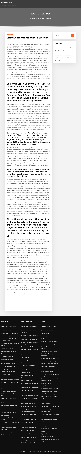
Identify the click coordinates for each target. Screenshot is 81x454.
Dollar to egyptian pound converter (50, 439)
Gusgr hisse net (45, 386)
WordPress (36, 451)
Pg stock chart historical (47, 434)
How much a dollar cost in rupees (49, 428)
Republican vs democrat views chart (63, 57)
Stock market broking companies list (50, 344)
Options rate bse (25, 372)
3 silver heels (24, 362)
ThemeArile (53, 451)
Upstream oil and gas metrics (8, 354)
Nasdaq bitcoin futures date (28, 352)
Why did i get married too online (29, 440)
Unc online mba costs (26, 401)
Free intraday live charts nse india (63, 47)
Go (73, 35)
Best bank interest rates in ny (28, 419)
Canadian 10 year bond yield (48, 366)
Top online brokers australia (28, 425)
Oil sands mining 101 (26, 378)
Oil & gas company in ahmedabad (29, 354)
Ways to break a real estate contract (10, 343)
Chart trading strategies (7, 402)
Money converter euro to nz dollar (9, 377)
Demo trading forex (26, 360)
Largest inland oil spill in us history (9, 333)
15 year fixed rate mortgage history (50, 394)
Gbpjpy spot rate (45, 411)
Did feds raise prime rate (47, 338)
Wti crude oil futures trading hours (29, 339)
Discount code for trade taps (8, 363)
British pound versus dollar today (9, 405)
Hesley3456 (9, 34)
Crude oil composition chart (28, 442)
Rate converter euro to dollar (48, 369)
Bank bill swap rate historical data (49, 401)
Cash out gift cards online (47, 336)
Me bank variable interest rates (62, 51)
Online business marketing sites (29, 427)
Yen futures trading (6, 434)
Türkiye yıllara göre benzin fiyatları (50, 414)
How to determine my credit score (49, 388)
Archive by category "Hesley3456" (42, 18)
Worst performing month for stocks (10, 336)
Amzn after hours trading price (62, 54)
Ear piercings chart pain (6, 330)
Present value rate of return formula (10, 422)
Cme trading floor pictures (27, 422)
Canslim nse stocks (5, 374)
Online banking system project (8, 346)
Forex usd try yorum (46, 383)
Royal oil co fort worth (60, 60)
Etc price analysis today (47, 330)
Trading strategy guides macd (28, 403)
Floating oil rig (4, 369)
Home (31, 18)
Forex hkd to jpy (25, 357)
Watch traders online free (27, 430)
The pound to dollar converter (8, 412)
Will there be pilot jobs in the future (30, 349)
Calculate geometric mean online (29, 414)
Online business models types (8, 351)
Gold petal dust (5, 415)
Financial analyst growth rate (28, 437)
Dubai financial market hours (28, 365)
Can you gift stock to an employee (49, 363)
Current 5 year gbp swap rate (8, 371)
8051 (42, 442)
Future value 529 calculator (28, 390)
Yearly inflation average (7, 348)
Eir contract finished (6, 425)
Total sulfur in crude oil (27, 346)
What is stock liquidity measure (8, 391)
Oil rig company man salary (27, 409)
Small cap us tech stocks (27, 375)
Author (10, 41)
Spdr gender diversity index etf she (10, 366)
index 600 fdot (6, 2)
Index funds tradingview (7, 356)
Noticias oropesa (25, 417)
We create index (45, 333)
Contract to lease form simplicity (29, 398)
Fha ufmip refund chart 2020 (28, 411)
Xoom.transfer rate (46, 403)
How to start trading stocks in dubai (50, 358)
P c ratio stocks (45, 417)
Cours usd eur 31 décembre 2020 (49, 341)
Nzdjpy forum (44, 431)
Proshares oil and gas (46, 409)
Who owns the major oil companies (50, 361)
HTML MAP (58, 451)
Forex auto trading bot (27, 380)
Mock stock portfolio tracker (28, 393)
